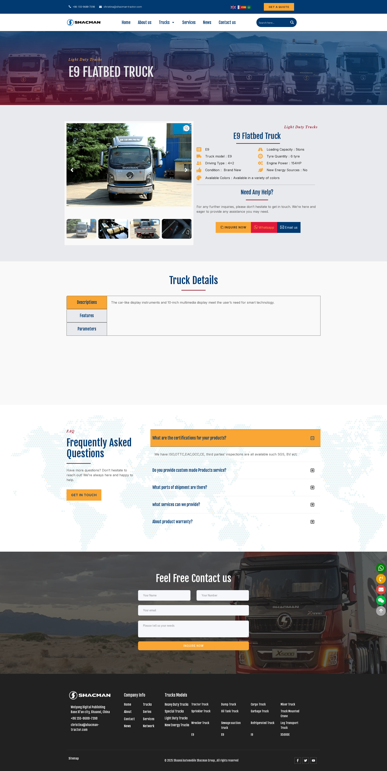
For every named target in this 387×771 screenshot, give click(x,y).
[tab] (87, 302)
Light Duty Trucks (85, 59)
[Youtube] (313, 760)
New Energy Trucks (177, 725)
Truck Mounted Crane (290, 713)
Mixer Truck (288, 704)
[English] (233, 7)
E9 (207, 149)
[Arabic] (249, 7)
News (207, 22)
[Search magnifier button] (292, 22)
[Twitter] (305, 760)
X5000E (285, 735)
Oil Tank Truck (229, 711)
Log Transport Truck (289, 725)
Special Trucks (174, 711)
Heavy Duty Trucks (176, 704)
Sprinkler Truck (200, 711)
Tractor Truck (199, 704)
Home (126, 22)
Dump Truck (228, 704)
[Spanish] (244, 7)
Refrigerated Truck (262, 723)
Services (189, 22)
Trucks (164, 22)
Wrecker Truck (200, 723)
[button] (72, 170)
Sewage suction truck (231, 725)
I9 (252, 735)
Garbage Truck (260, 711)
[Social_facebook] (297, 760)
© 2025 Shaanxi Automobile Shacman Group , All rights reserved (201, 760)
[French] (238, 7)
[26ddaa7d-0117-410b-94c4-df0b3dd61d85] (129, 164)
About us (144, 22)
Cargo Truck (258, 704)
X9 (222, 735)
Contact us (227, 22)
